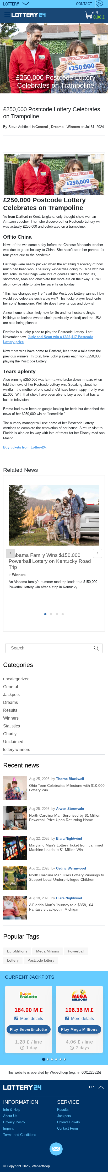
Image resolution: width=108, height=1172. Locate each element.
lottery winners (16, 749)
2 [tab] (51, 614)
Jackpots (11, 694)
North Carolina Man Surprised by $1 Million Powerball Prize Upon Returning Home (64, 817)
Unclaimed (13, 741)
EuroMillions (17, 951)
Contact (84, 4)
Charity (10, 734)
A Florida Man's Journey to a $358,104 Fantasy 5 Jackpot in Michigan (61, 907)
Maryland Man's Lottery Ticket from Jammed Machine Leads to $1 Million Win (66, 847)
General (41, 127)
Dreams (57, 127)
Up (91, 1087)
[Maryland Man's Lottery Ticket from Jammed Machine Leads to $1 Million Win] (15, 848)
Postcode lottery (41, 960)
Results (10, 710)
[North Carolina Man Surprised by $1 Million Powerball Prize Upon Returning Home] (15, 818)
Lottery (13, 960)
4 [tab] (63, 614)
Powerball (76, 951)
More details (31, 1018)
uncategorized (16, 679)
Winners (73, 127)
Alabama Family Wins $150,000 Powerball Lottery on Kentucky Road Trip (50, 561)
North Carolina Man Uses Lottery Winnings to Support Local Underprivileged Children (66, 877)
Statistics (11, 726)
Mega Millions (47, 951)
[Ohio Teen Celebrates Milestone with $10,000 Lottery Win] (15, 788)
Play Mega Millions (79, 1029)
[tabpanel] (54, 545)
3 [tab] (57, 614)
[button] (43, 1059)
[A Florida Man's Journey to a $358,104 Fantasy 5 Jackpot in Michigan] (15, 907)
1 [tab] (45, 614)
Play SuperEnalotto (28, 1029)
